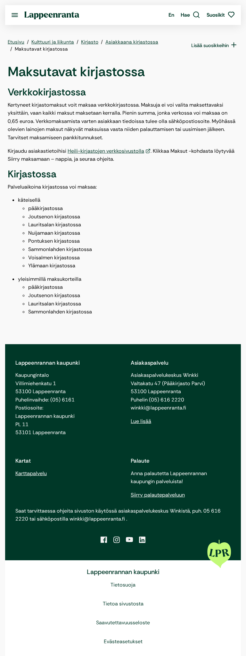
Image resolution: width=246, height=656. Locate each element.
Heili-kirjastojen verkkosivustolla (106, 151)
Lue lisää (141, 421)
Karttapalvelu (31, 473)
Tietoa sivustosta (123, 603)
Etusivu (16, 42)
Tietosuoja (123, 584)
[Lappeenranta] (52, 15)
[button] (190, 15)
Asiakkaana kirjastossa (131, 42)
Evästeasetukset (123, 641)
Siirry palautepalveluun (158, 494)
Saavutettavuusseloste (123, 622)
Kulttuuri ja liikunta (52, 42)
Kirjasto (89, 42)
